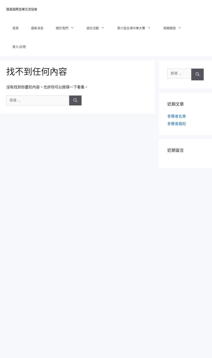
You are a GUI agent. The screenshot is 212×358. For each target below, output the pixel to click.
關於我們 (62, 28)
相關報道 (169, 28)
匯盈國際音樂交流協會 (21, 9)
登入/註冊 (19, 47)
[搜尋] (75, 100)
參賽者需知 (176, 124)
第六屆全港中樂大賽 (131, 28)
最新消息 (37, 28)
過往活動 (93, 28)
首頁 (15, 28)
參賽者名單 (176, 116)
